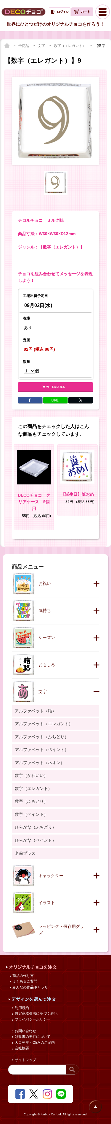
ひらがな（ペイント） (35, 840)
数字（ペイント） (31, 814)
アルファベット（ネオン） (40, 762)
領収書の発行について (32, 1037)
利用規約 (21, 1008)
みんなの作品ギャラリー (32, 987)
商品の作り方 (23, 976)
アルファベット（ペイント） (42, 749)
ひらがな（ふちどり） (35, 827)
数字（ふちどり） (31, 801)
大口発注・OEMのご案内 (34, 1042)
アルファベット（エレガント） (44, 723)
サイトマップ (25, 1060)
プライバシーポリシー (32, 1019)
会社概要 (21, 1048)
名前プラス (25, 853)
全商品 (24, 46)
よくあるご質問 (24, 981)
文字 (42, 46)
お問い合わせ (25, 1031)
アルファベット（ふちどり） (42, 736)
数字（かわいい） (31, 775)
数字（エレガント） (70, 46)
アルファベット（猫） (35, 711)
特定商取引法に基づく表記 (35, 1013)
